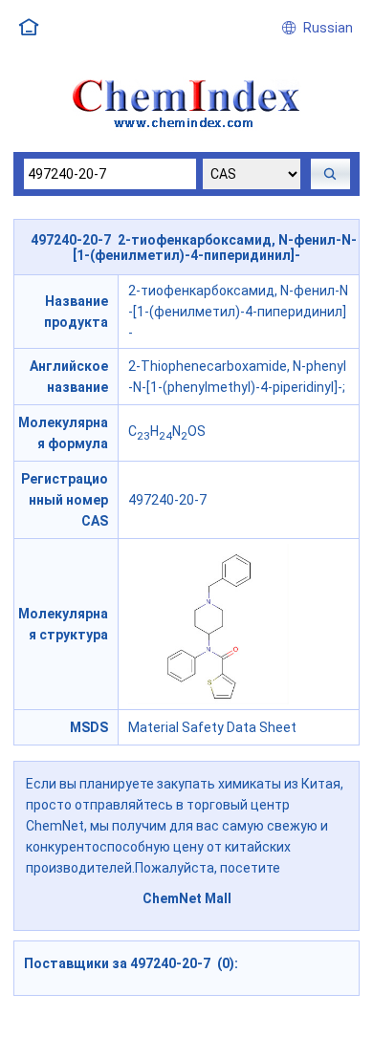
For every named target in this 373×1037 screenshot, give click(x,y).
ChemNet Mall (187, 898)
